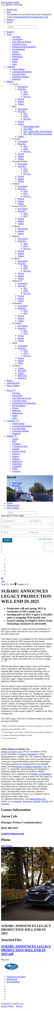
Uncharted (16, 466)
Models (10, 81)
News (9, 34)
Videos (21, 104)
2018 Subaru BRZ (31, 126)
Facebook (17, 801)
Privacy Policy (7, 1006)
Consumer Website (20, 76)
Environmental (18, 49)
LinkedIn (37, 801)
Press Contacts (13, 385)
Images (21, 101)
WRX (14, 469)
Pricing (15, 59)
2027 (25, 91)
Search (4, 27)
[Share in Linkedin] (8, 560)
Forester (15, 449)
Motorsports (17, 57)
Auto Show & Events (21, 42)
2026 (25, 94)
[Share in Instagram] (8, 574)
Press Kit (22, 89)
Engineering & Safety (16, 977)
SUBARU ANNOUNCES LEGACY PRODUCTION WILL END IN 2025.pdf (26, 950)
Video (20, 363)
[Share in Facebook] (8, 564)
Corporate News (19, 44)
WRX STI (22, 375)
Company (11, 66)
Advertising (17, 39)
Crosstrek (16, 444)
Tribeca (21, 373)
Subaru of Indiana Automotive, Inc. (31, 766)
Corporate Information (22, 71)
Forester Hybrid (19, 451)
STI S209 (22, 370)
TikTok (45, 801)
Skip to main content (10, 2)
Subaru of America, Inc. (11, 751)
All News (16, 37)
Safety (15, 61)
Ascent (15, 439)
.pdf (3, 581)
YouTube (5, 804)
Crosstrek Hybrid (19, 446)
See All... (27, 96)
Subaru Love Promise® (41, 774)
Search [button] (10, 22)
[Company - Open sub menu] (17, 420)
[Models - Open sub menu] (15, 436)
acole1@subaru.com (12, 833)
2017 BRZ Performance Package (37, 134)
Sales (14, 64)
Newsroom (22, 86)
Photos (10, 380)
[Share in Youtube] (8, 567)
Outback (16, 459)
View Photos (6, 845)
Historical (16, 54)
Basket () (11, 19)
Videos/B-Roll (13, 383)
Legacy (21, 368)
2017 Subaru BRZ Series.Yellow (37, 131)
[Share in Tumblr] (8, 570)
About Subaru (18, 69)
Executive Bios (18, 74)
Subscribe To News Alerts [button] (12, 515)
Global (15, 52)
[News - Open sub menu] (14, 390)
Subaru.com (12, 9)
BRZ (14, 441)
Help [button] (9, 12)
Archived (16, 471)
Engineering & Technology (24, 47)
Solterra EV (17, 461)
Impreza (15, 456)
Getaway (16, 454)
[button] (2, 579)
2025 (25, 194)
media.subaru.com (37, 799)
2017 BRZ (28, 129)
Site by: (19, 1006)
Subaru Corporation (28, 754)
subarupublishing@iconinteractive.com (31, 17)
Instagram (27, 801)
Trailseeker (17, 464)
